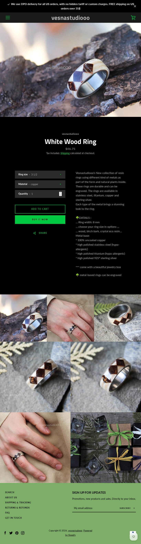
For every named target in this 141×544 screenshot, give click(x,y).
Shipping (65, 153)
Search (9, 492)
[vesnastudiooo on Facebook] (5, 532)
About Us (11, 497)
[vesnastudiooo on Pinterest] (17, 532)
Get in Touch (13, 518)
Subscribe (125, 508)
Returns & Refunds (17, 507)
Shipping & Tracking (18, 502)
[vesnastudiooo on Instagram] (22, 532)
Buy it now (40, 219)
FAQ (7, 512)
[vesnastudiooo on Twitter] (11, 532)
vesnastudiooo (70, 18)
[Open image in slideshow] (70, 70)
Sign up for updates (89, 492)
